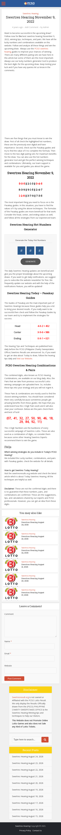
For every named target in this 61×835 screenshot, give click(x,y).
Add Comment (31, 27)
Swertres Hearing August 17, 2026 (27, 803)
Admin (46, 27)
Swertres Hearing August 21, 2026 (32, 565)
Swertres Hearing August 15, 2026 (27, 816)
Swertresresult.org (20, 697)
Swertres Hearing (30, 13)
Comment (9, 614)
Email (7, 653)
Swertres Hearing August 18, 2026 (27, 796)
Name (8, 641)
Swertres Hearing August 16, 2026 (27, 809)
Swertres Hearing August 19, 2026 (32, 593)
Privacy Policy (25, 830)
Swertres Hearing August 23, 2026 (32, 537)
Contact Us (37, 830)
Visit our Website (24, 358)
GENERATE (31, 262)
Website (8, 665)
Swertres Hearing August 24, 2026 (32, 523)
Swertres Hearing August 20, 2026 (32, 579)
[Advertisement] (30, 105)
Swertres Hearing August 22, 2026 (32, 551)
